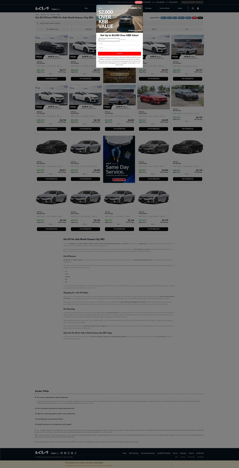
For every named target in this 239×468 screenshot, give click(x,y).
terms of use (119, 65)
